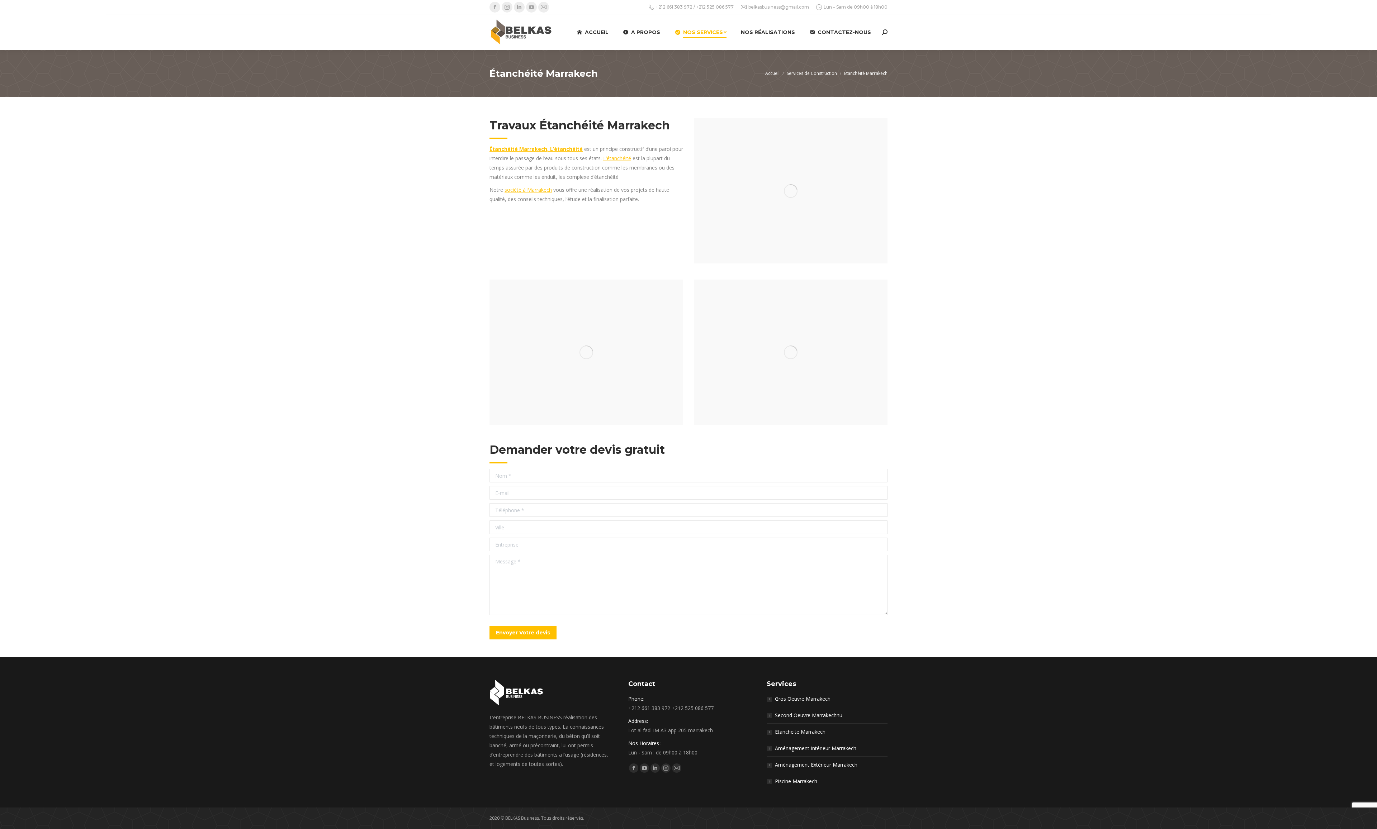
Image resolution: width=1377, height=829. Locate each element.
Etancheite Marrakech (800, 731)
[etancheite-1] (791, 190)
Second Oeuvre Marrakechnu (808, 715)
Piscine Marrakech (796, 781)
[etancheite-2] (586, 352)
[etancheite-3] (791, 352)
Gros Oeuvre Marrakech (803, 698)
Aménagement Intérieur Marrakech (815, 748)
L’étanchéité (617, 158)
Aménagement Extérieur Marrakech (816, 764)
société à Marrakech (528, 189)
